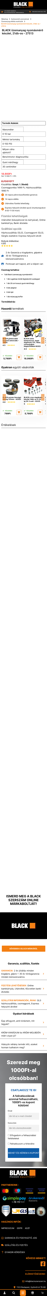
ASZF (27, 1228)
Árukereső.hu (33, 1201)
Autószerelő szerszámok (20, 19)
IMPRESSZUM (7, 1228)
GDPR (19, 1228)
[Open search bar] (13, 1293)
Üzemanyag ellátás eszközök (12, 21)
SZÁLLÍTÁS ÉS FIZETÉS (16, 1245)
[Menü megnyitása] (22, 1292)
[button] (18, 357)
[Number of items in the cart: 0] (42, 1293)
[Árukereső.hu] (36, 1198)
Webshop (4, 19)
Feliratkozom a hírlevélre (22, 1143)
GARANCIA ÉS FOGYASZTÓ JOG (21, 1238)
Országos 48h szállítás (39, 11)
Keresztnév (12, 1123)
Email (10, 1111)
